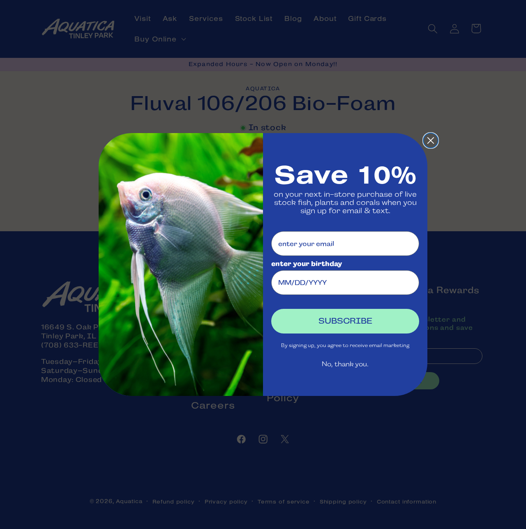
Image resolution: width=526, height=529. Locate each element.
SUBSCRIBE (345, 321)
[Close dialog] (430, 140)
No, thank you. (345, 364)
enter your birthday (306, 264)
